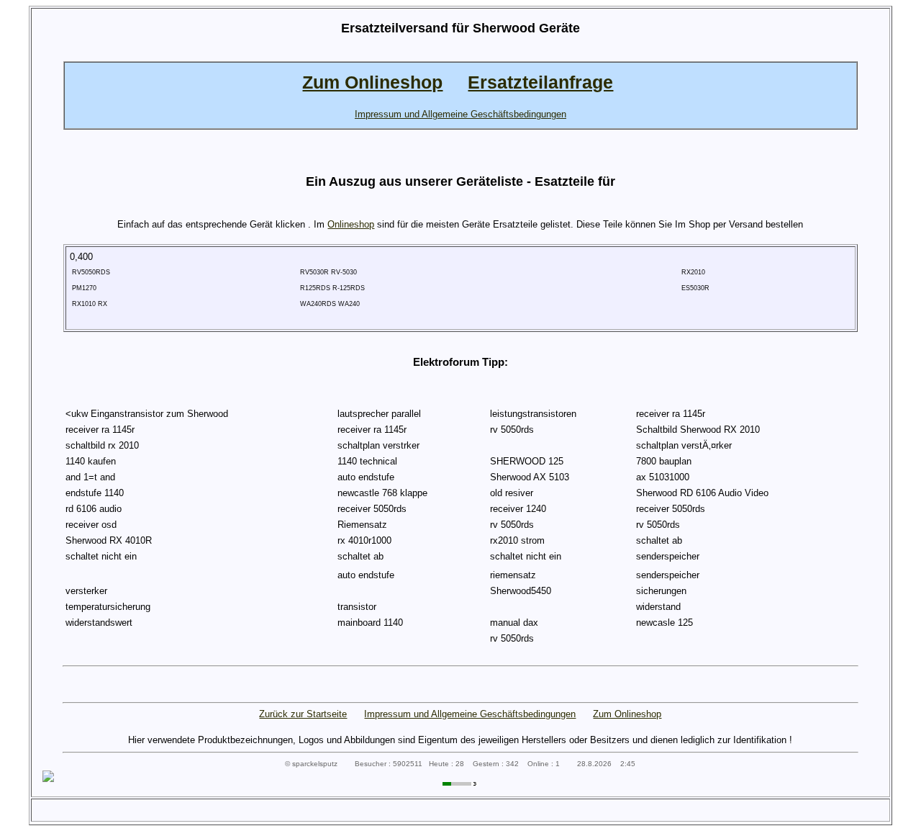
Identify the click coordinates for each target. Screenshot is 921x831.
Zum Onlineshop (627, 714)
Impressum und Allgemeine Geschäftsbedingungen (470, 714)
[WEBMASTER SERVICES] (460, 782)
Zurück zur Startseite (303, 714)
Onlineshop (350, 224)
